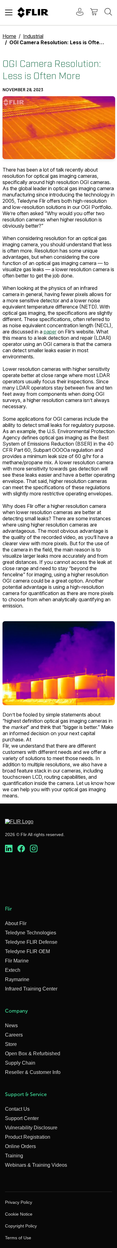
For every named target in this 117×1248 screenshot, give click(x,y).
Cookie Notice (18, 1214)
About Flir (16, 923)
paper (50, 332)
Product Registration (27, 1137)
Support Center (22, 1118)
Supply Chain (20, 1063)
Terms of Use (18, 1237)
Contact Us (17, 1109)
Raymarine (17, 979)
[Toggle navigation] (8, 12)
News (11, 1025)
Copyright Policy (21, 1225)
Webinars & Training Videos (36, 1165)
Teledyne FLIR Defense (31, 942)
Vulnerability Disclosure (31, 1127)
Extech (12, 970)
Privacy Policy (18, 1202)
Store (11, 1044)
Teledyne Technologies (30, 932)
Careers (14, 1035)
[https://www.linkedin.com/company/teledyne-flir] (8, 848)
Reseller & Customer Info (33, 1072)
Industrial (33, 36)
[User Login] (76, 12)
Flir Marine (17, 960)
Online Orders (20, 1146)
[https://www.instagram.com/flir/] (33, 848)
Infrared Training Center (31, 988)
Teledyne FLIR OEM (27, 951)
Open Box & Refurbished (32, 1053)
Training (14, 1155)
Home (9, 36)
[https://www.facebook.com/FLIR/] (21, 848)
